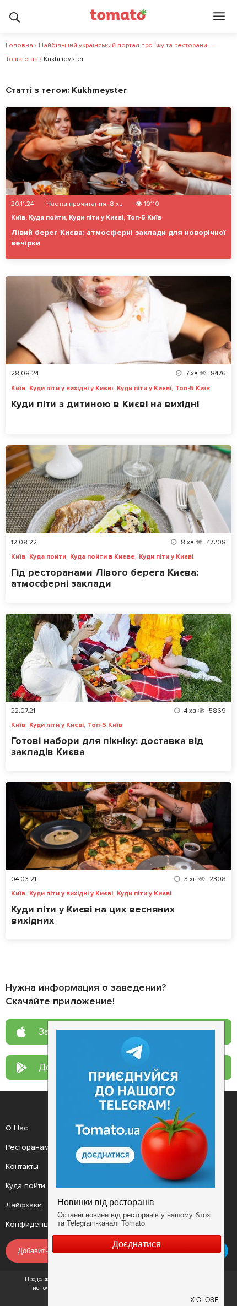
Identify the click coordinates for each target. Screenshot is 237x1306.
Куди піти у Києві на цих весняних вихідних (93, 914)
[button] (205, 1295)
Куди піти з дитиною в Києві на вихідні (105, 404)
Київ (18, 218)
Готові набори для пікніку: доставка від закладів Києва (107, 746)
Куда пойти (47, 218)
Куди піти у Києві (96, 218)
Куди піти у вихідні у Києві (71, 388)
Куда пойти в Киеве (102, 557)
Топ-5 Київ (144, 218)
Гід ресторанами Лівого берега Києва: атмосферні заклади (104, 577)
